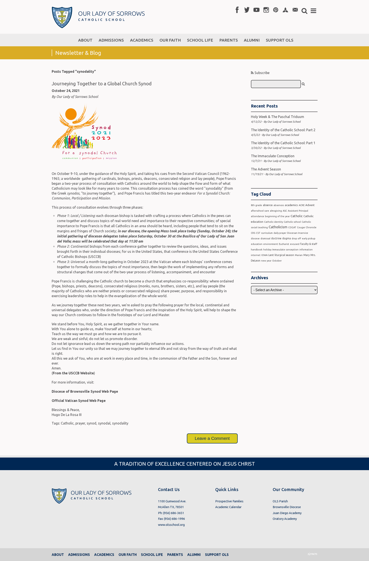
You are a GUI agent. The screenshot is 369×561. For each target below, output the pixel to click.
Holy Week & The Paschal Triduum (277, 117)
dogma (286, 238)
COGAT (292, 227)
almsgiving (276, 210)
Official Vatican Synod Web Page (79, 401)
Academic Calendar (228, 507)
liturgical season (284, 255)
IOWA (264, 255)
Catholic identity (273, 222)
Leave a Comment (212, 438)
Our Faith (128, 555)
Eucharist (284, 244)
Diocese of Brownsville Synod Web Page (85, 391)
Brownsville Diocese (287, 507)
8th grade (256, 205)
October (277, 260)
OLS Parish (280, 501)
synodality (120, 423)
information (306, 249)
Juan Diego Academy (287, 513)
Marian (299, 255)
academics (291, 204)
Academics (104, 555)
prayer (80, 423)
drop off (296, 238)
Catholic (67, 423)
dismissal (265, 238)
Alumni (194, 555)
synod (91, 423)
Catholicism (278, 227)
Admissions (79, 555)
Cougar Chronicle (306, 227)
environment (270, 244)
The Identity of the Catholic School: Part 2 (283, 130)
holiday (267, 249)
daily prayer (280, 233)
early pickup (308, 238)
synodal (104, 423)
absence (268, 205)
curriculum (267, 233)
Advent (310, 204)
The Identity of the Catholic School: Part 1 (283, 143)
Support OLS (217, 555)
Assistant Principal (298, 210)
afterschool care (260, 210)
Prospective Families (229, 501)
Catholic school (292, 222)
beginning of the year (277, 216)
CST (258, 233)
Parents (175, 555)
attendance (257, 216)
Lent (271, 254)
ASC (285, 210)
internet (256, 255)
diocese (255, 238)
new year (266, 260)
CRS (253, 233)
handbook (256, 249)
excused (294, 244)
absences (279, 205)
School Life (152, 555)
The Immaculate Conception (272, 156)
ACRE (302, 205)
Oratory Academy (285, 518)
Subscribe (261, 73)
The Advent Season (266, 169)
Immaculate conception (285, 249)
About (58, 555)
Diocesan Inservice (297, 233)
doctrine (276, 238)
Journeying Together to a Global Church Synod (102, 83)
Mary (306, 255)
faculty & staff (308, 244)
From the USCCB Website (73, 373)
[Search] (303, 84)
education (256, 244)
